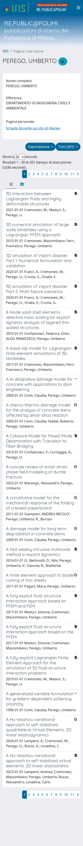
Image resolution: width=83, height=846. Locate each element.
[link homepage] (16, 8)
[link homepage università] (52, 8)
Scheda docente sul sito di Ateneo (33, 128)
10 (66, 174)
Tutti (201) (66, 146)
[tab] (11, 184)
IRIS (6, 51)
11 (72, 174)
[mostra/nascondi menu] (78, 8)
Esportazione (39, 146)
